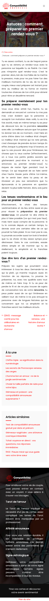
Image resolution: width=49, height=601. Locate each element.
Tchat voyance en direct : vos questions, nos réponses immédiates (21, 444)
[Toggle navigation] (44, 6)
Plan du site (24, 599)
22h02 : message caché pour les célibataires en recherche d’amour (12, 322)
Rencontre (8, 52)
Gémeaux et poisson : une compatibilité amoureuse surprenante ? (19, 395)
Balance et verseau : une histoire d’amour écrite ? (36, 320)
